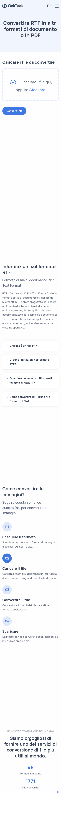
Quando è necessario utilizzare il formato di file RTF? (31, 380)
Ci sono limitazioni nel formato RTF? (29, 362)
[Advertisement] (30, 155)
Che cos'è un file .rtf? (23, 346)
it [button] (48, 6)
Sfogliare (37, 89)
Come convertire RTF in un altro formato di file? (30, 399)
